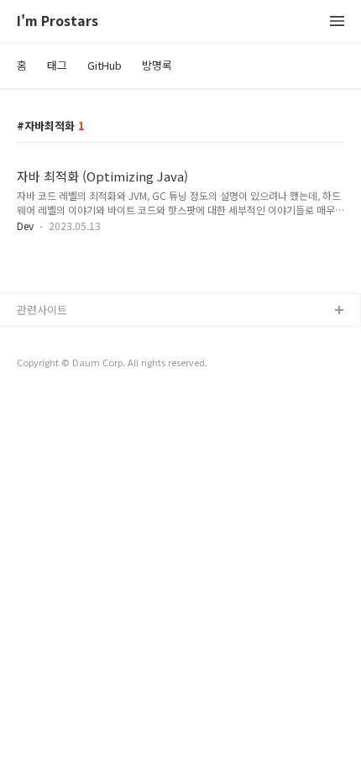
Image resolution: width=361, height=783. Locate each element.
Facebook (42, 338)
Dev (25, 225)
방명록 (157, 65)
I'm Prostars (57, 21)
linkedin (37, 392)
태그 (57, 65)
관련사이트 (42, 310)
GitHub (104, 65)
